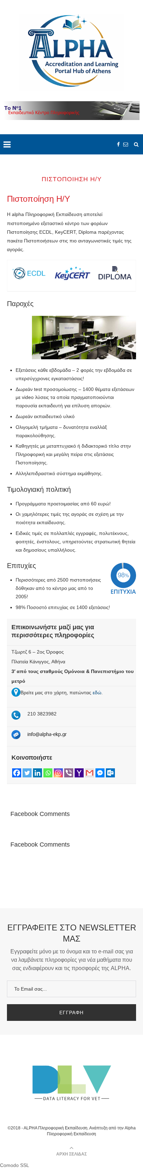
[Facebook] (16, 772)
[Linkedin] (37, 772)
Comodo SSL (14, 1165)
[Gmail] (89, 772)
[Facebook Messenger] (99, 772)
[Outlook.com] (110, 772)
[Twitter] (27, 772)
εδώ (97, 692)
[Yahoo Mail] (79, 772)
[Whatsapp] (47, 772)
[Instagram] (58, 772)
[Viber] (68, 772)
